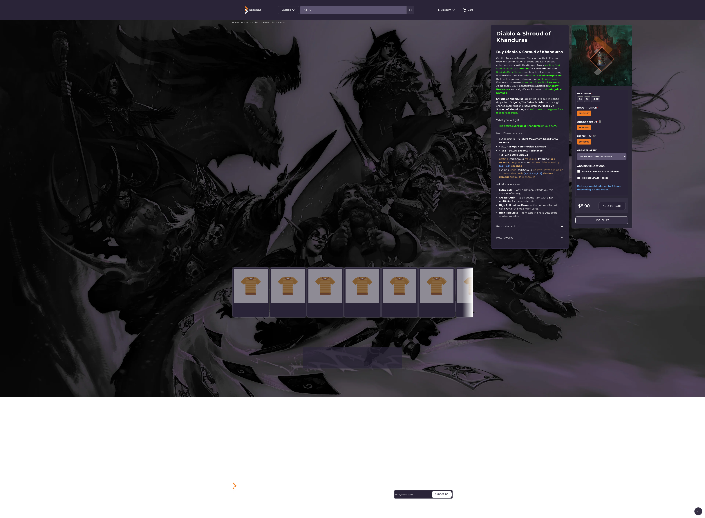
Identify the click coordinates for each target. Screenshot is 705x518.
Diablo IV (318, 497)
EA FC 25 (318, 501)
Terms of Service (363, 497)
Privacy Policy (362, 492)
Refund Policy (362, 501)
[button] (410, 10)
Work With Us (362, 487)
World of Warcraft (323, 487)
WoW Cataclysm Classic (326, 492)
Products (246, 22)
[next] (469, 322)
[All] (307, 10)
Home (235, 22)
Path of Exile (320, 506)
